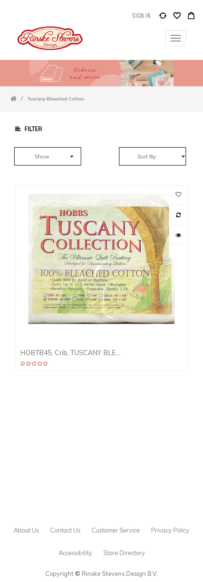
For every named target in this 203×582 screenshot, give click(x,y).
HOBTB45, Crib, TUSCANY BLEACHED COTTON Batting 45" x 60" (71, 353)
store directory (124, 553)
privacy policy (170, 530)
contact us (65, 530)
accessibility (75, 553)
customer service (116, 530)
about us (26, 530)
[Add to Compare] (163, 18)
